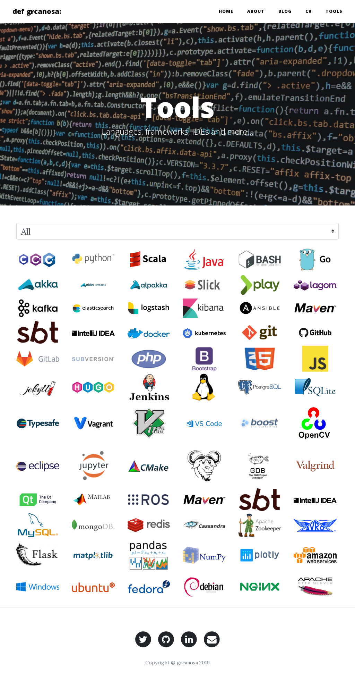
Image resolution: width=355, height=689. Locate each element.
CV (308, 11)
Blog (285, 11)
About (256, 11)
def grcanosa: (36, 11)
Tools (334, 11)
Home (226, 11)
